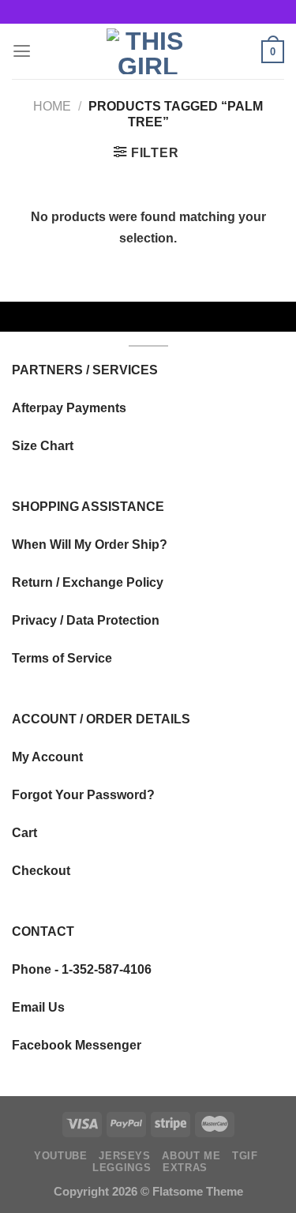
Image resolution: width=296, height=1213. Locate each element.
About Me (191, 1156)
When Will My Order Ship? (89, 544)
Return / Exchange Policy (87, 582)
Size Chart (42, 445)
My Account (47, 756)
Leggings (121, 1168)
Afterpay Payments (69, 407)
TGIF (245, 1156)
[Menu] (22, 51)
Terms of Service (62, 658)
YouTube (60, 1156)
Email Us (38, 1007)
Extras (185, 1168)
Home (52, 106)
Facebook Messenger (76, 1045)
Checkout (41, 870)
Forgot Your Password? (83, 794)
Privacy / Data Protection (85, 620)
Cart (24, 832)
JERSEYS (124, 1156)
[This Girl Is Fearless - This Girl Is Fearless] (148, 51)
